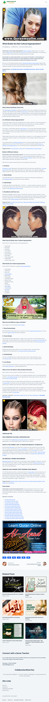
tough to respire (41, 452)
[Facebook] (4, 558)
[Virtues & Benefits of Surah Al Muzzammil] (13, 631)
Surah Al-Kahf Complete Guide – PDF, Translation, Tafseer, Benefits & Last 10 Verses (34, 642)
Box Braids (7, 289)
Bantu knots (9, 52)
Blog (20, 46)
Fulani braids (6, 383)
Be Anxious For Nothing (27, 481)
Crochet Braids (8, 274)
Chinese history (31, 472)
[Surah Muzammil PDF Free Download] (13, 608)
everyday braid (7, 358)
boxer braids (16, 392)
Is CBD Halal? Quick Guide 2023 (12, 504)
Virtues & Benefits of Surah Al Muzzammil (12, 640)
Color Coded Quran (34, 395)
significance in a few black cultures (19, 439)
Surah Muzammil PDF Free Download (11, 617)
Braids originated (27, 50)
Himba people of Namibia (10, 110)
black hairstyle (23, 128)
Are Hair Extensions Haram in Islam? (13, 509)
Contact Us (5, 687)
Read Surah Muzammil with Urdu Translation (12, 594)
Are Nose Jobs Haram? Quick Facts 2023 (14, 516)
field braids (11, 447)
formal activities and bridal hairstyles (27, 351)
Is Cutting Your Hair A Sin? (17, 202)
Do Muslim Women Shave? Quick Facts (13, 515)
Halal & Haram (25, 46)
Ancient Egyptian (14, 199)
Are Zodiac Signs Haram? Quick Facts (13, 510)
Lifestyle (30, 46)
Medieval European (6, 461)
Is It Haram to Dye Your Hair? (11, 501)
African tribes (24, 111)
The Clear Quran (14, 148)
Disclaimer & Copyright (7, 688)
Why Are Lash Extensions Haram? (12, 506)
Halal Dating (11, 482)
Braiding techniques (37, 462)
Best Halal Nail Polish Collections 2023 (13, 513)
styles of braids (21, 324)
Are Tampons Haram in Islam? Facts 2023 (14, 518)
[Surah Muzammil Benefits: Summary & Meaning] (36, 608)
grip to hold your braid (12, 378)
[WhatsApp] (23, 558)
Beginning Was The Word (16, 481)
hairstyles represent (27, 157)
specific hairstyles (9, 366)
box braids (34, 450)
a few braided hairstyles (12, 377)
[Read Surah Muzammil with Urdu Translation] (13, 584)
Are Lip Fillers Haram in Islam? (11, 502)
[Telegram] (19, 558)
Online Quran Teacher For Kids (20, 395)
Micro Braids (8, 286)
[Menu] (46, 2)
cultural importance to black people (31, 63)
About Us (4, 685)
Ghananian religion (8, 179)
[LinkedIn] (14, 558)
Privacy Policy (5, 690)
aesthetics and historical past (16, 188)
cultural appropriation (18, 142)
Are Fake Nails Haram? (10, 499)
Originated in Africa (6, 168)
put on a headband (22, 449)
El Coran (21, 148)
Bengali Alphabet (37, 481)
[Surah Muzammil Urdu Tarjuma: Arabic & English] (36, 584)
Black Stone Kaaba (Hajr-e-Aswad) (31, 202)
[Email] (28, 558)
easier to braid (11, 332)
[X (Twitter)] (9, 558)
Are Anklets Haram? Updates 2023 (13, 507)
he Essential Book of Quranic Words (33, 148)
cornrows (23, 52)
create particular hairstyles (35, 331)
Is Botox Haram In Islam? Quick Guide (13, 512)
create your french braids (39, 340)
